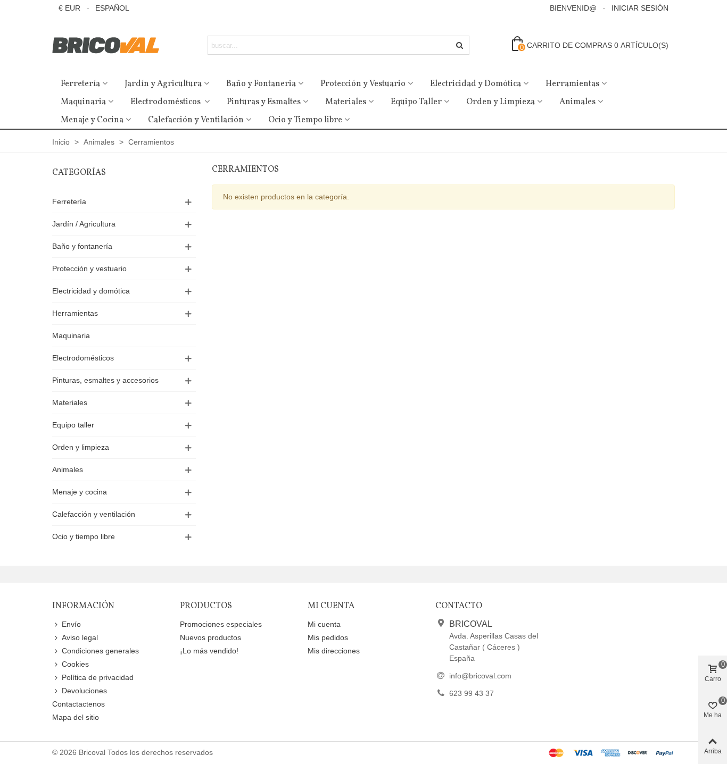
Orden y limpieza (80, 447)
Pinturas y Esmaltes (264, 102)
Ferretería (80, 84)
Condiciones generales (100, 651)
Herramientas (572, 84)
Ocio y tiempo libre (83, 536)
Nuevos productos (210, 637)
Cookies (75, 664)
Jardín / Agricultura (83, 224)
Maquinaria (83, 102)
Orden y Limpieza (500, 102)
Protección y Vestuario (363, 84)
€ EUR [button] (69, 8)
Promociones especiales (221, 624)
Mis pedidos (328, 637)
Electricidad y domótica (91, 291)
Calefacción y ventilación (93, 514)
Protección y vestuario (89, 268)
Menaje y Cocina (92, 120)
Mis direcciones (334, 651)
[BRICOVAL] (110, 45)
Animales (577, 102)
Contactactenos (78, 704)
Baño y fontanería (82, 246)
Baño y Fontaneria (261, 84)
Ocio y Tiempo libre (305, 120)
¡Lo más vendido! (209, 651)
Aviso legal (80, 637)
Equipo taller (73, 425)
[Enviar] (460, 45)
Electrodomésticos (166, 102)
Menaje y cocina (79, 492)
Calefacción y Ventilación (196, 120)
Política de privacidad (98, 677)
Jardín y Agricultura (163, 84)
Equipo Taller (416, 102)
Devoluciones (84, 690)
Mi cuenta (324, 624)
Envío (71, 624)
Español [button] (112, 8)
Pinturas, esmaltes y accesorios (105, 380)
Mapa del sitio (75, 717)
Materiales (345, 102)
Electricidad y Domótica (475, 84)
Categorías (79, 173)
